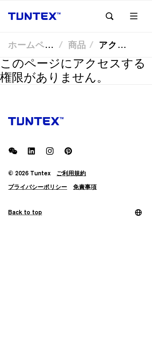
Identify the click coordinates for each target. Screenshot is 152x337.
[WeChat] (12, 151)
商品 (77, 44)
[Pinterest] (68, 151)
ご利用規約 (71, 173)
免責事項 (85, 186)
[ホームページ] (34, 16)
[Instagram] (49, 151)
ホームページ (35, 44)
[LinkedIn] (31, 151)
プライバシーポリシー (37, 186)
